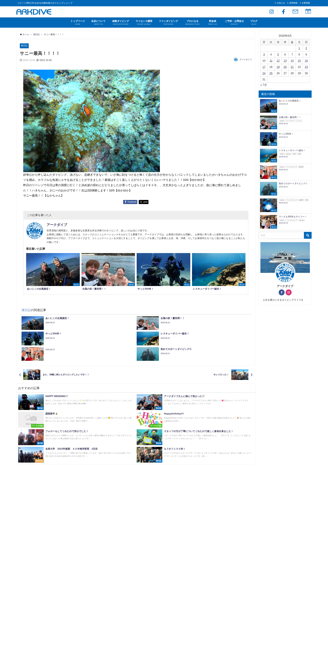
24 (263, 73)
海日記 (24, 45)
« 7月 (263, 84)
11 (271, 60)
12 (278, 60)
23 (306, 67)
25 (270, 73)
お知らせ (281, 3)
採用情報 (293, 3)
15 (299, 60)
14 (292, 60)
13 (285, 60)
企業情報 (306, 3)
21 (292, 67)
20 (285, 67)
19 (278, 67)
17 (263, 67)
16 (306, 60)
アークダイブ (246, 60)
